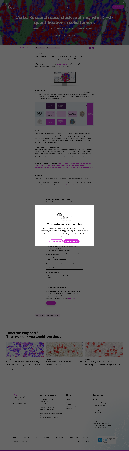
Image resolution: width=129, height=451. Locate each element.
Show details (56, 241)
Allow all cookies (71, 241)
